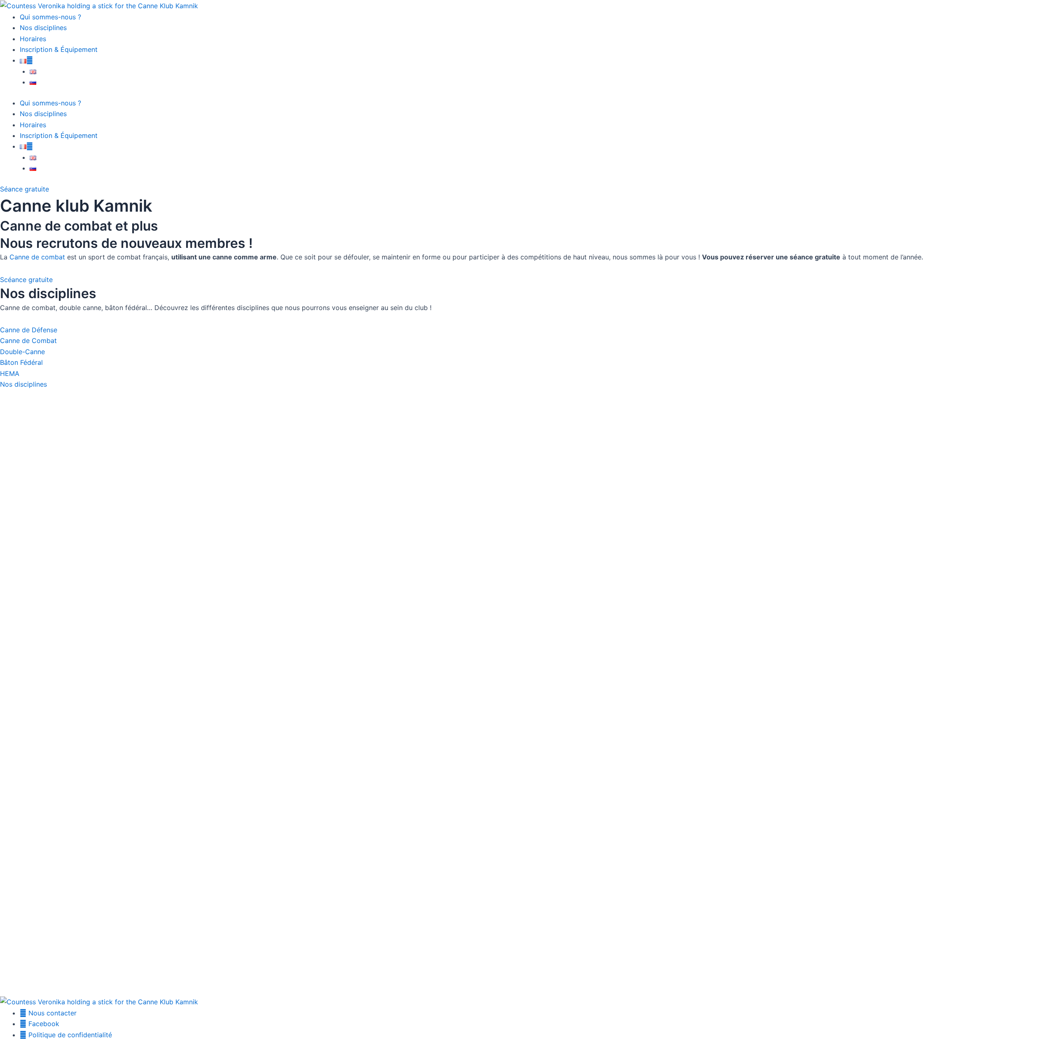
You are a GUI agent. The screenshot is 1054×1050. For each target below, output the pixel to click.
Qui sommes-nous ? (50, 17)
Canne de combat (37, 257)
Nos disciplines (43, 27)
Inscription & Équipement (59, 49)
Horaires (33, 39)
